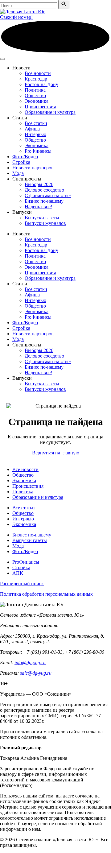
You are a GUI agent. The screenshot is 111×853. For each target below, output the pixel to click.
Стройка (21, 162)
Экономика (36, 101)
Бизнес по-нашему (44, 201)
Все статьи (36, 123)
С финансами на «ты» (48, 195)
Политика (35, 90)
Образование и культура (50, 112)
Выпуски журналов (45, 223)
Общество (35, 95)
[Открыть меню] (2, 59)
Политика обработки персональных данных (46, 594)
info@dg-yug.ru (30, 662)
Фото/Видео (25, 156)
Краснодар (36, 78)
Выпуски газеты (42, 217)
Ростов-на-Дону (41, 84)
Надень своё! (38, 206)
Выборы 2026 (39, 184)
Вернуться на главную (55, 452)
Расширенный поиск (22, 583)
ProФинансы (38, 151)
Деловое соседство (44, 190)
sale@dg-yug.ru (35, 673)
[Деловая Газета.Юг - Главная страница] (22, 11)
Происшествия (40, 106)
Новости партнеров (33, 167)
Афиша (32, 128)
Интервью (35, 134)
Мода (18, 173)
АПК (17, 573)
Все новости (38, 73)
